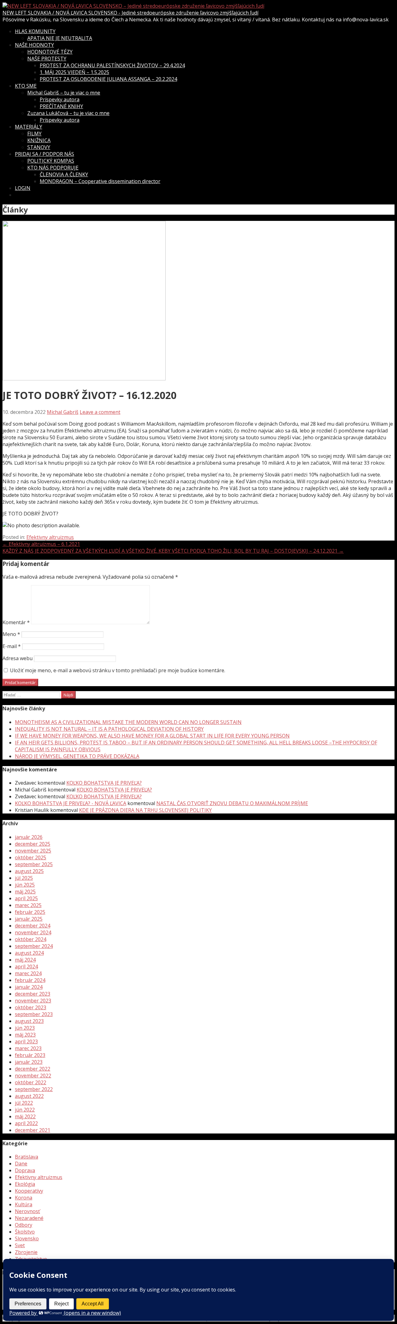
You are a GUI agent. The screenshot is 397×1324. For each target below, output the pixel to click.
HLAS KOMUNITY (35, 31)
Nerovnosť (27, 1211)
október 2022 (30, 1082)
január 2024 (28, 987)
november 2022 (33, 1075)
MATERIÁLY (28, 126)
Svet (20, 1245)
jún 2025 (25, 884)
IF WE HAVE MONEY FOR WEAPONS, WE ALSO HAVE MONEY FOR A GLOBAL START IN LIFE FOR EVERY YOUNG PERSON (152, 735)
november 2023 (33, 1000)
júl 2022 (24, 1102)
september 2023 (34, 1014)
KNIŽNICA (39, 140)
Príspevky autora (59, 99)
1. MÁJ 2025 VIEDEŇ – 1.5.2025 (74, 72)
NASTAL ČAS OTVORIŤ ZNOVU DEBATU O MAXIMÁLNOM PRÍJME (232, 803)
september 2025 (34, 864)
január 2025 (28, 918)
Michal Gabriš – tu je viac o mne (63, 92)
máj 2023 (25, 1034)
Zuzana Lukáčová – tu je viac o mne (68, 113)
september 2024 (34, 946)
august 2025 (29, 871)
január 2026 (28, 837)
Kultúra (23, 1204)
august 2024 (29, 952)
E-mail (11, 646)
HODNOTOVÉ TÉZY (50, 51)
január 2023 (28, 1062)
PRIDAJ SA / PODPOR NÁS (44, 154)
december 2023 (32, 993)
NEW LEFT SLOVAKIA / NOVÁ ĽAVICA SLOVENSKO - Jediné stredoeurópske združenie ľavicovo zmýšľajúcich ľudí (130, 12)
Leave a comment (100, 412)
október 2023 (30, 1007)
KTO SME (26, 85)
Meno (11, 634)
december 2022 (32, 1068)
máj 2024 (25, 959)
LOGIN (22, 188)
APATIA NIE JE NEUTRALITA (59, 38)
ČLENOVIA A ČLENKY (64, 174)
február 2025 (30, 912)
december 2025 (32, 843)
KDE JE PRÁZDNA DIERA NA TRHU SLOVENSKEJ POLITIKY (145, 810)
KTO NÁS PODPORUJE (52, 167)
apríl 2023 (26, 1041)
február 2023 (30, 1055)
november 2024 (33, 932)
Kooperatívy (29, 1190)
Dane (21, 1163)
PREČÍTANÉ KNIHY (61, 106)
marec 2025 (28, 905)
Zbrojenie (26, 1252)
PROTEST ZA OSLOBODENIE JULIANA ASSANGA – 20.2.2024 (108, 79)
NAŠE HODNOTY (34, 45)
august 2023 (29, 1021)
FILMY (34, 133)
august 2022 (29, 1096)
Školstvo (25, 1231)
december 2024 (32, 925)
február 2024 (30, 980)
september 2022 (34, 1089)
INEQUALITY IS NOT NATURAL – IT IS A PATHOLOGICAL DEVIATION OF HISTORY (109, 729)
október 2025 (30, 857)
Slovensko (27, 1238)
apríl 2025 (26, 898)
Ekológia (25, 1184)
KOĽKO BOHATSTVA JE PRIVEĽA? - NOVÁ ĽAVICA (70, 803)
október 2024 (30, 939)
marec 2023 (28, 1048)
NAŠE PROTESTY (46, 58)
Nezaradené (29, 1218)
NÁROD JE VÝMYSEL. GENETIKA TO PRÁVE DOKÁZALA (77, 756)
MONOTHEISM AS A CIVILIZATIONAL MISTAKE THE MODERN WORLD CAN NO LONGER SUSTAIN (128, 722)
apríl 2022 (26, 1123)
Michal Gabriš (62, 412)
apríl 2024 (26, 966)
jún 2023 (25, 1027)
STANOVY (38, 147)
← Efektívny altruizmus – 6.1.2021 (41, 544)
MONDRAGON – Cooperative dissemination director (100, 181)
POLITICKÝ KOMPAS (50, 160)
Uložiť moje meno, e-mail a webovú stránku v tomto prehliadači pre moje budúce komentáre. (117, 670)
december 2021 (32, 1130)
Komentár (16, 622)
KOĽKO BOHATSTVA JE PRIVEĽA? (104, 782)
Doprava (25, 1170)
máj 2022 (25, 1116)
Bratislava (26, 1156)
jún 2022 (25, 1109)
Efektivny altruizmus (50, 537)
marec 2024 (28, 973)
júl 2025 (24, 878)
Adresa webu (17, 658)
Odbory (23, 1224)
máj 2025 (25, 891)
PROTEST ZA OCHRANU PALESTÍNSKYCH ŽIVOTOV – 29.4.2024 (112, 65)
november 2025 (33, 850)
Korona (23, 1197)
